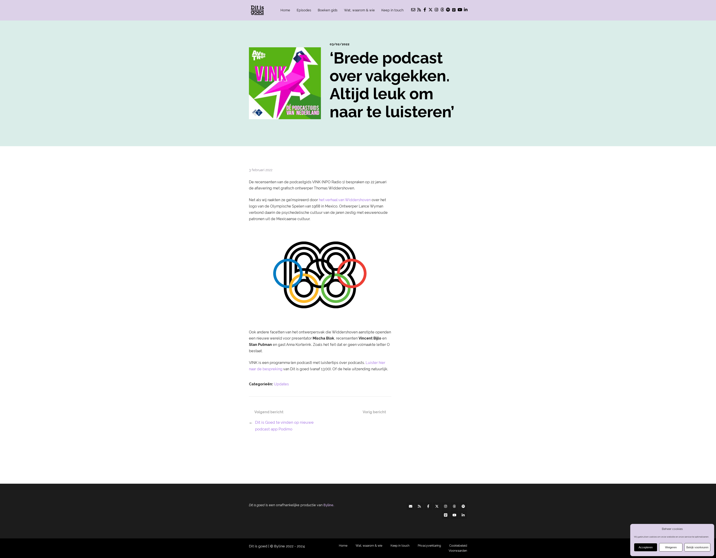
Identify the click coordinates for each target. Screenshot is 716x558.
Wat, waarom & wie (359, 10)
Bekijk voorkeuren (697, 547)
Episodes (304, 10)
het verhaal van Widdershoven (345, 200)
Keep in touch (392, 10)
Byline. (329, 505)
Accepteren (646, 547)
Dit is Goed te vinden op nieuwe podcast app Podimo (284, 425)
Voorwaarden (458, 550)
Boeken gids (327, 10)
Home (285, 10)
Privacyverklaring (429, 545)
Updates (281, 384)
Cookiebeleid (458, 545)
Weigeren (671, 547)
